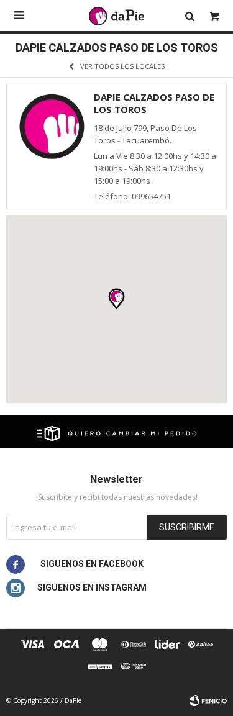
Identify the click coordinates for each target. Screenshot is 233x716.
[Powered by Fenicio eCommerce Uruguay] (208, 700)
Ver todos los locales (122, 66)
